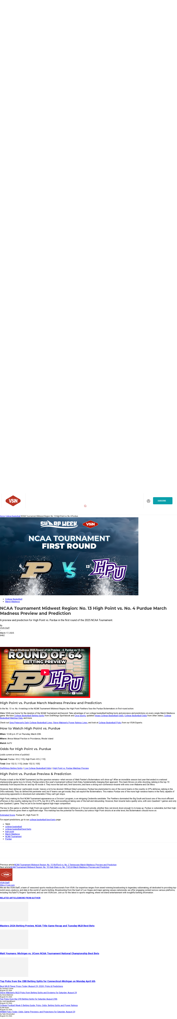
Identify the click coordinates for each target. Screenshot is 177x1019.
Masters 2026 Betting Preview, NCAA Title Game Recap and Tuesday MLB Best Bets (47, 925)
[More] (41, 639)
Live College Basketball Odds (37, 768)
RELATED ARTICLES (9, 898)
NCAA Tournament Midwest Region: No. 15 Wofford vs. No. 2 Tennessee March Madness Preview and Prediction (65, 865)
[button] (85, 505)
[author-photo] (6, 880)
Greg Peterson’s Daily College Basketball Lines (30, 722)
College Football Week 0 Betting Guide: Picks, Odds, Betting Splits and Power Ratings (39, 1005)
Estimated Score (7, 815)
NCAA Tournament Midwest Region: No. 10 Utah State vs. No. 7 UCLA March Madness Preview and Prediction (59, 867)
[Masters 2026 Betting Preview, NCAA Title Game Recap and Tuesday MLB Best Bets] (14, 920)
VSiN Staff (5, 628)
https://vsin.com (7, 885)
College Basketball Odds (135, 715)
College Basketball (12, 516)
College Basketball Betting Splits (29, 715)
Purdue (8, 839)
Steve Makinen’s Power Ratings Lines (70, 722)
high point (9, 831)
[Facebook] (33, 852)
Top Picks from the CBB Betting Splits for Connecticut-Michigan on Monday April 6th (47, 981)
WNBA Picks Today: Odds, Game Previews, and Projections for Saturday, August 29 (37, 1012)
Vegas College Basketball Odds (109, 715)
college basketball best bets (43, 819)
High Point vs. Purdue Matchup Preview (71, 768)
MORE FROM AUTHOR (29, 898)
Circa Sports (80, 715)
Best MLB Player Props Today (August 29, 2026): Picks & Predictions (31, 986)
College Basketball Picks (110, 722)
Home (2, 516)
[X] (23, 852)
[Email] (42, 852)
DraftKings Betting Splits (11, 768)
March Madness (12, 601)
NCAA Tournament (13, 836)
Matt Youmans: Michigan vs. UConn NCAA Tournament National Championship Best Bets (49, 953)
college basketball (13, 826)
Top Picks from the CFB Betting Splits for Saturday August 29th (28, 999)
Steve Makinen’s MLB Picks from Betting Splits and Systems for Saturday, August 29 (38, 992)
